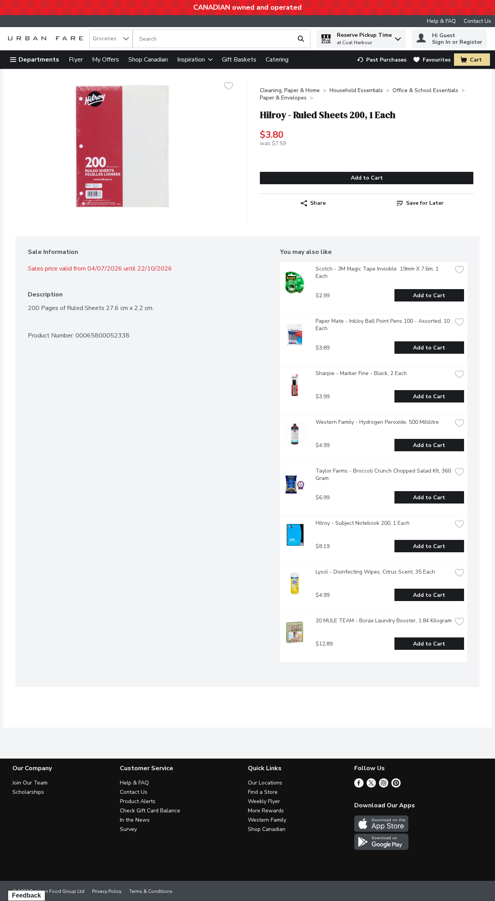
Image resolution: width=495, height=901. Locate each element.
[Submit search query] (301, 39)
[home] (47, 39)
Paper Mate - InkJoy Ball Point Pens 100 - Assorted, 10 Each (383, 324)
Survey (128, 829)
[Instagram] (383, 785)
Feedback (26, 895)
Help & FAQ (441, 21)
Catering (277, 59)
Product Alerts (137, 801)
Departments (39, 59)
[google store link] (381, 848)
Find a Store (263, 792)
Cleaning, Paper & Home (290, 90)
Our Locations (265, 782)
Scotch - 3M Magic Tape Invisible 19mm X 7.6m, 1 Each (378, 272)
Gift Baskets (239, 59)
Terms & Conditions (150, 891)
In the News (135, 820)
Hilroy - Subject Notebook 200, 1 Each (363, 523)
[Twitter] (371, 785)
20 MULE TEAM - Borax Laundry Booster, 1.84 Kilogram (384, 620)
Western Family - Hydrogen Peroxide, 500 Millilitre (377, 422)
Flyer (76, 59)
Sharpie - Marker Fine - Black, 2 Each (361, 373)
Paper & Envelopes (283, 97)
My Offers (105, 59)
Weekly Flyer (264, 801)
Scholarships (28, 792)
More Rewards (266, 810)
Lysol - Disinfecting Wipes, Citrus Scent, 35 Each (375, 572)
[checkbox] (228, 86)
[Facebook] (359, 785)
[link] (381, 60)
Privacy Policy (106, 891)
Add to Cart (367, 178)
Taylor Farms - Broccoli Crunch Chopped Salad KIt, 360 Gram (384, 474)
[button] (398, 37)
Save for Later (425, 203)
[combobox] (111, 38)
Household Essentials (356, 90)
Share (318, 203)
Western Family (267, 820)
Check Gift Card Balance (150, 810)
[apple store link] (381, 830)
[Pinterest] (396, 785)
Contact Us (477, 21)
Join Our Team (30, 782)
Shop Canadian (148, 59)
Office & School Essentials (425, 90)
